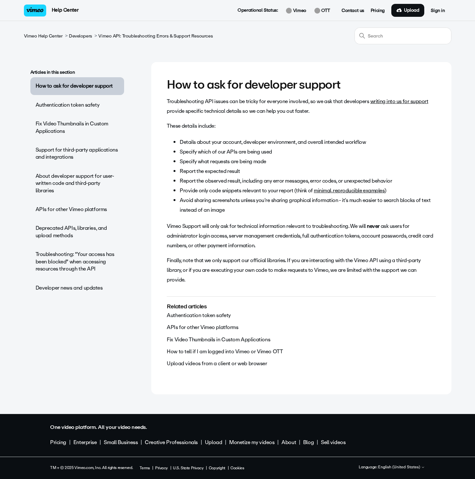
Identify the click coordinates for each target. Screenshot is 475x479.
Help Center (65, 10)
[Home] (35, 10)
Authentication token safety (68, 105)
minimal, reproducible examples (349, 190)
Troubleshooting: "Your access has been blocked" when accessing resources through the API (75, 261)
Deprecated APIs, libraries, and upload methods (71, 232)
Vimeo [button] (299, 10)
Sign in (438, 10)
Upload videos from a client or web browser (217, 363)
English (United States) (399, 467)
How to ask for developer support (74, 85)
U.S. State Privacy (188, 468)
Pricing (378, 10)
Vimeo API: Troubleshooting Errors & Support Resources (155, 36)
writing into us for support (399, 101)
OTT (325, 10)
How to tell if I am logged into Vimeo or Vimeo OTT (225, 351)
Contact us (353, 10)
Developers (80, 36)
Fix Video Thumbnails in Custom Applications (72, 127)
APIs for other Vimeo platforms (71, 209)
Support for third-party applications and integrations (77, 153)
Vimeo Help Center (43, 36)
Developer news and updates (69, 287)
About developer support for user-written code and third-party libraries (75, 183)
